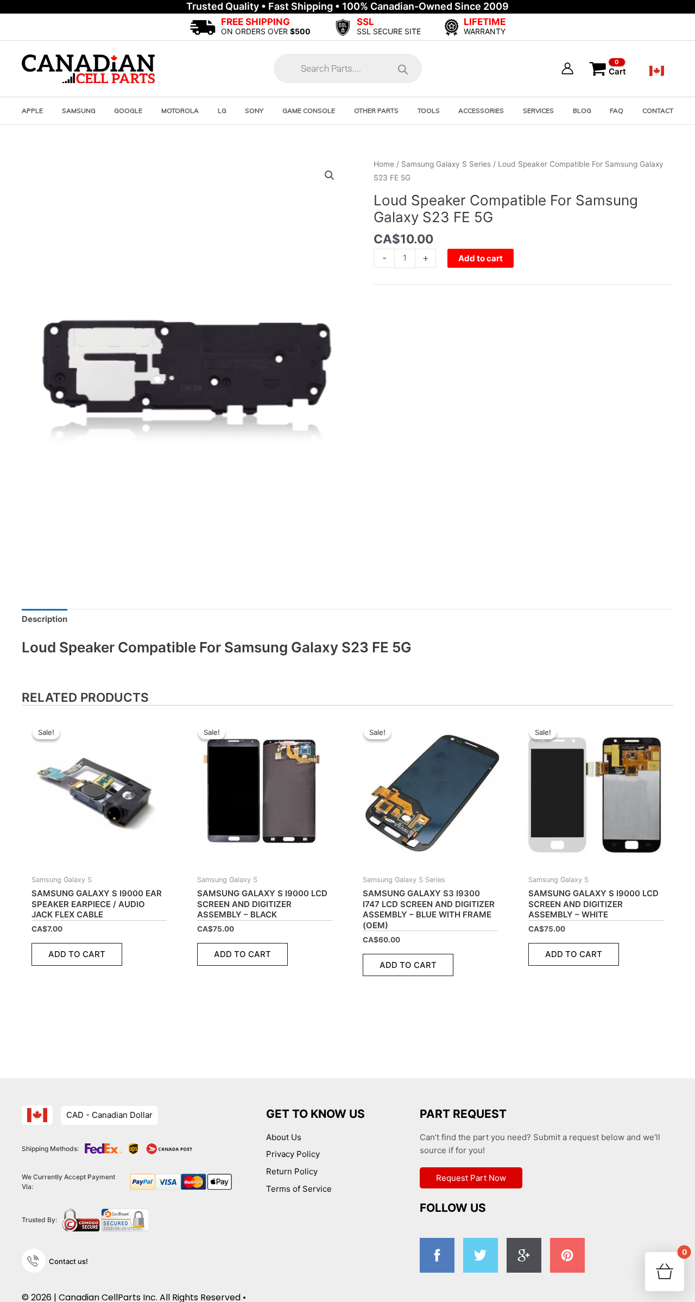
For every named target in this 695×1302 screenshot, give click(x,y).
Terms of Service (299, 1189)
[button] (329, 175)
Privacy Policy (293, 1154)
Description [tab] (44, 619)
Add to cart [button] (76, 954)
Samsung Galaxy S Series (446, 164)
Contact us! (68, 1261)
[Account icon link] (567, 68)
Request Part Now (471, 1178)
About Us (283, 1137)
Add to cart (480, 258)
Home (384, 164)
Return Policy (292, 1171)
